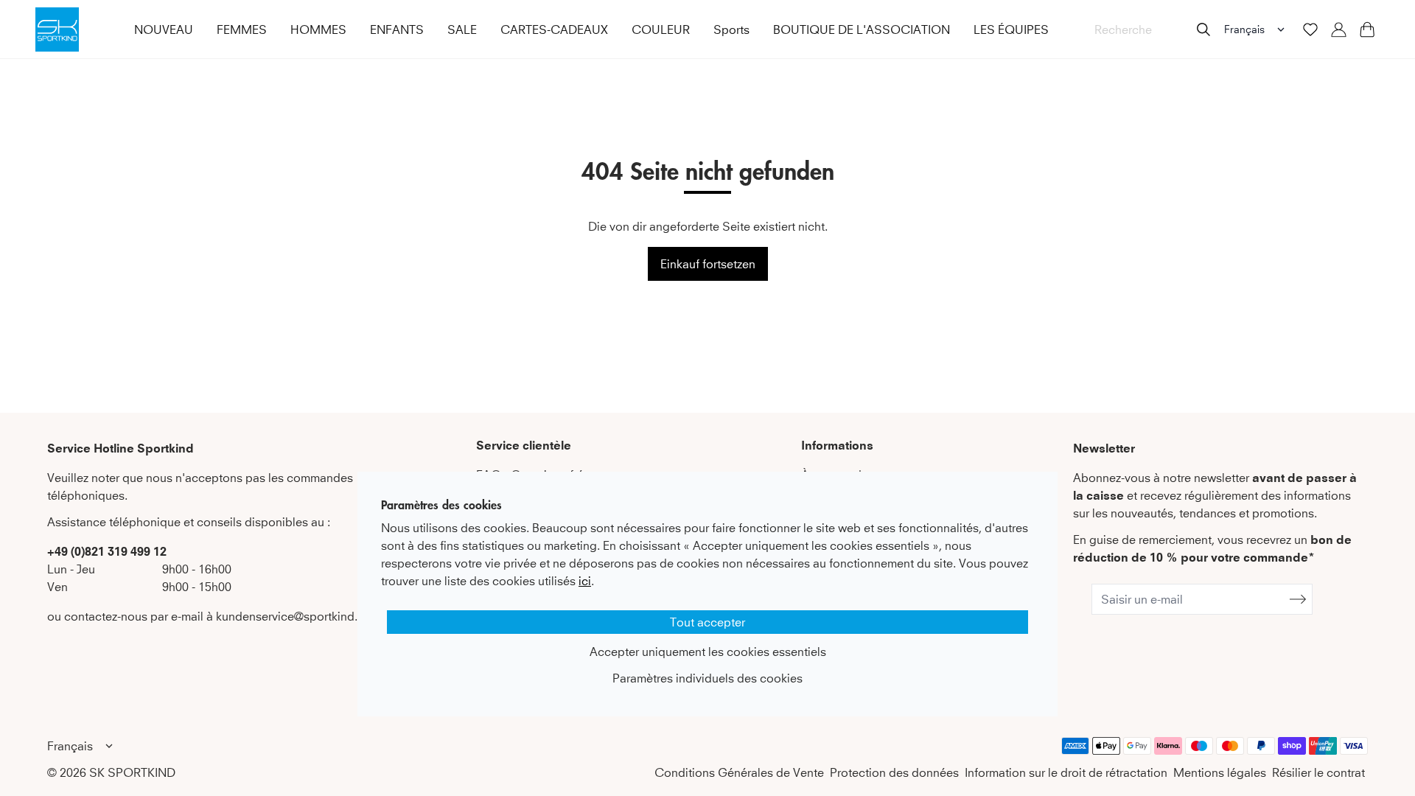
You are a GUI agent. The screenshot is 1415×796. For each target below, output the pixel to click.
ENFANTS (397, 29)
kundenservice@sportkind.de (293, 616)
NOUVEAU (163, 29)
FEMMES (242, 29)
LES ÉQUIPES (1011, 29)
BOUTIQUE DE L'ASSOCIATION (861, 29)
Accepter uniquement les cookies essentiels (708, 651)
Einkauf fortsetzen (707, 263)
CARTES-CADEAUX (554, 29)
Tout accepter (707, 622)
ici (585, 580)
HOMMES (318, 29)
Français (1244, 29)
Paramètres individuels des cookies (707, 678)
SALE (462, 29)
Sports (731, 29)
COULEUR (661, 29)
